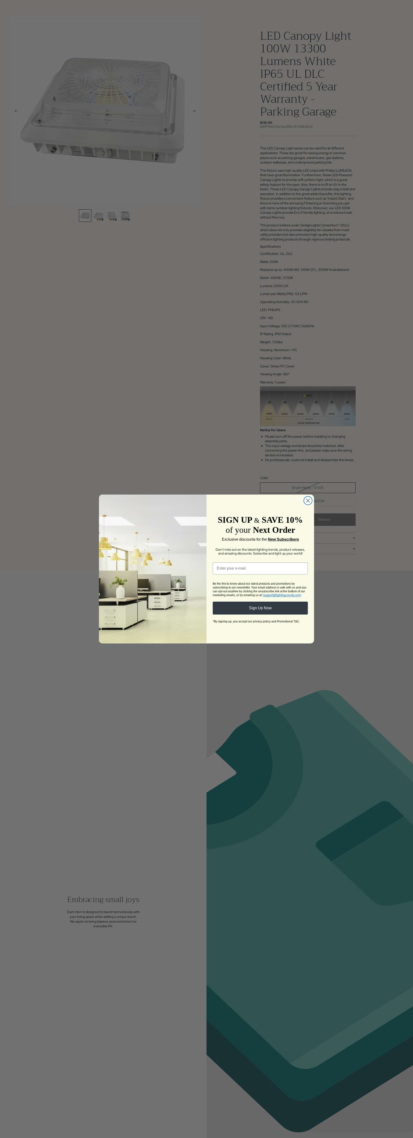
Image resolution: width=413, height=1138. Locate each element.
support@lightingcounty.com (281, 595)
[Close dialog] (308, 500)
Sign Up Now (260, 608)
